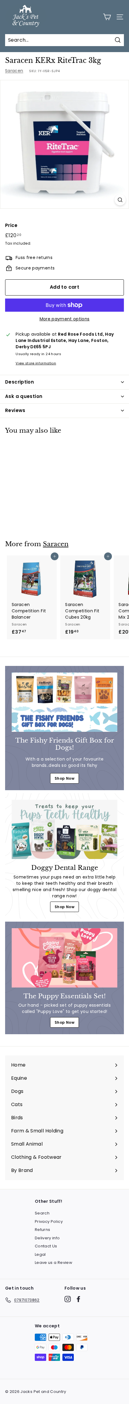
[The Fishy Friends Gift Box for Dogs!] (64, 702)
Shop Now (64, 778)
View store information (36, 363)
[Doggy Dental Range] (64, 829)
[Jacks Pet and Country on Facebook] (78, 1299)
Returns (42, 1229)
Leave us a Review (53, 1262)
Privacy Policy (49, 1221)
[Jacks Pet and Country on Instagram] (67, 1299)
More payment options (65, 319)
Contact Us (46, 1246)
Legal (40, 1254)
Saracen (14, 71)
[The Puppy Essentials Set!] (64, 958)
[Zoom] (120, 199)
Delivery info (47, 1238)
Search (42, 1213)
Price (11, 225)
